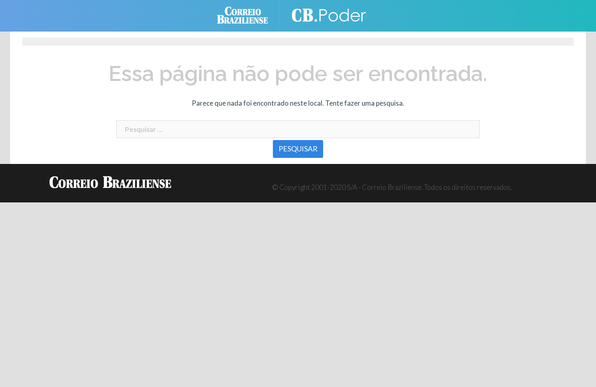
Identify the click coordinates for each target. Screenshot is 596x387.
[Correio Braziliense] (249, 15)
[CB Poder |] (330, 15)
